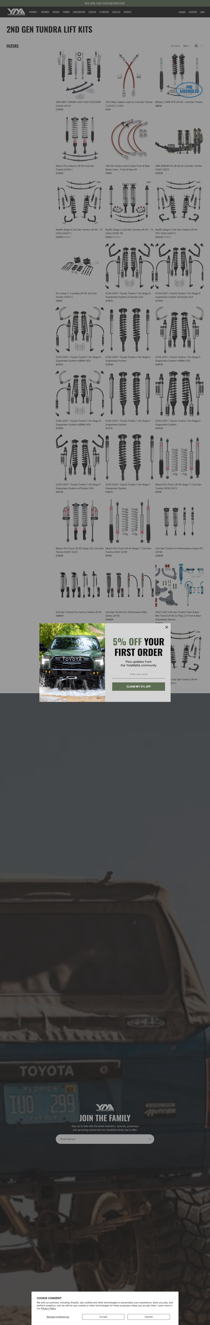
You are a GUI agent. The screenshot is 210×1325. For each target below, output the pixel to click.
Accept (103, 1316)
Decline (149, 1316)
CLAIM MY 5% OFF (138, 686)
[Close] (167, 627)
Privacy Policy (48, 1308)
